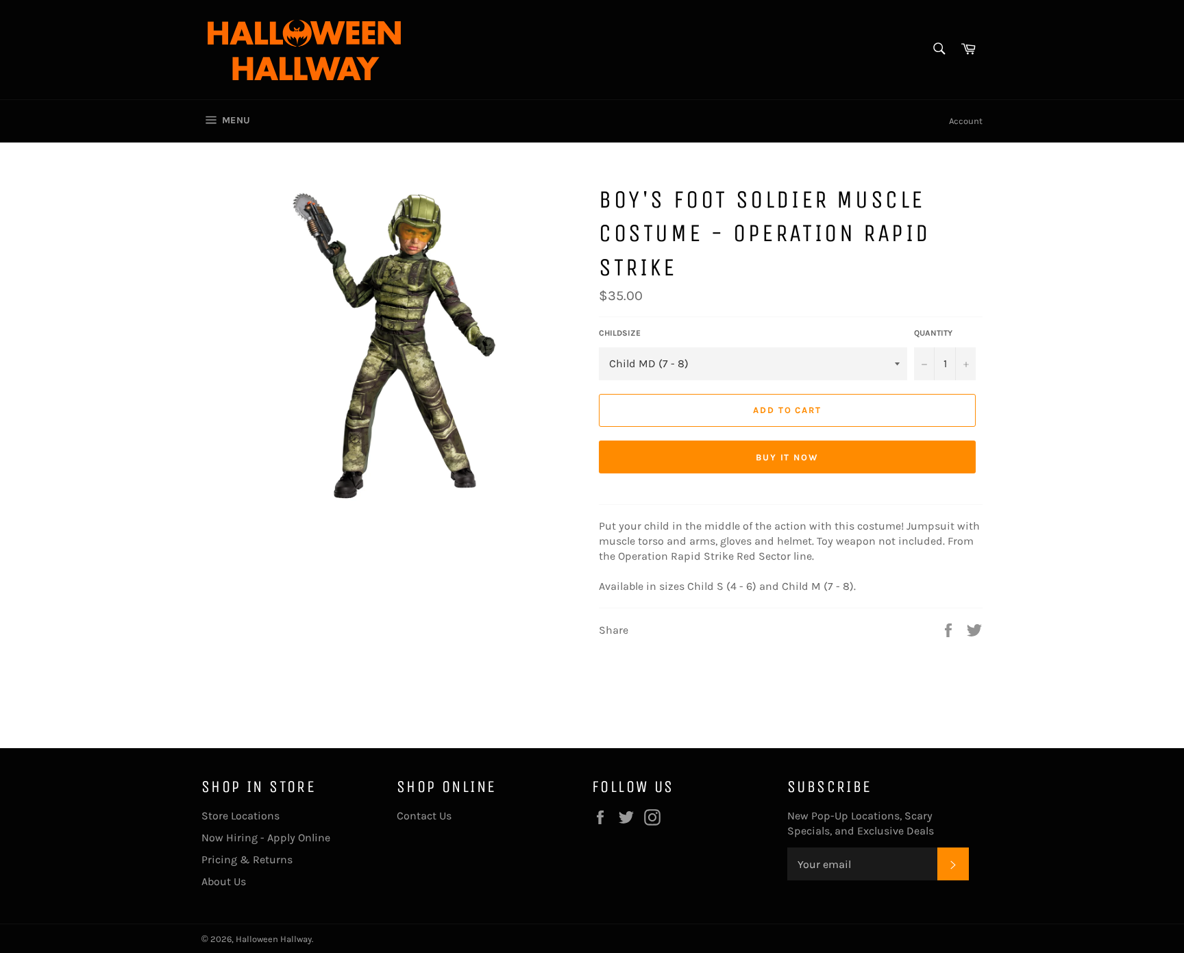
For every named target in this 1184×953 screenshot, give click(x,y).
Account (966, 121)
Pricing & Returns (247, 859)
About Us (223, 881)
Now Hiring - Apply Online (265, 837)
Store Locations (240, 815)
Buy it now (787, 457)
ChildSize (620, 333)
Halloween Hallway (274, 939)
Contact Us (424, 815)
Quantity (933, 333)
